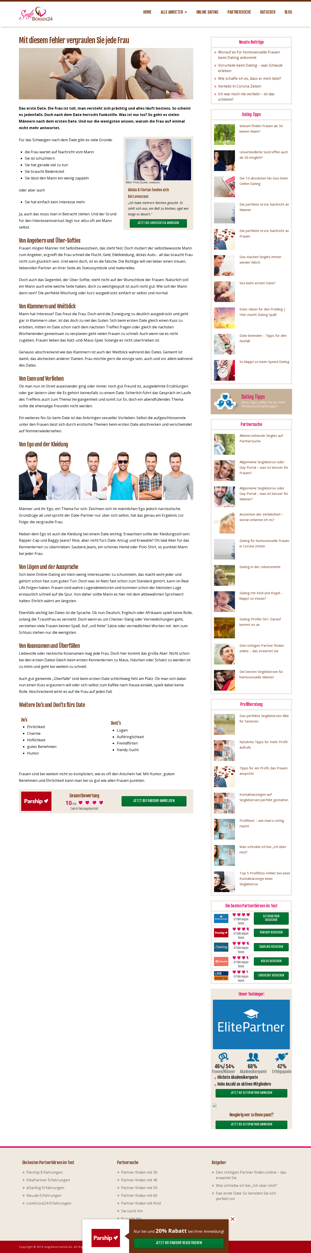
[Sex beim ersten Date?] (224, 291)
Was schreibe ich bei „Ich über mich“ (246, 1185)
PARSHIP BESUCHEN (271, 932)
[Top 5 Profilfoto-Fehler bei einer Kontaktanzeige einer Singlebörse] (224, 881)
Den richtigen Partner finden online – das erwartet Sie (251, 1175)
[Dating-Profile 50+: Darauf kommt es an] (224, 627)
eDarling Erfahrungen (45, 1187)
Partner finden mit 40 (139, 1180)
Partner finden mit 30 (139, 1172)
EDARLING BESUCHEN (271, 947)
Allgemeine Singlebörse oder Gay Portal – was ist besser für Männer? (264, 493)
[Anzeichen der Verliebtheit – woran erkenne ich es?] (224, 523)
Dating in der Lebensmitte (260, 566)
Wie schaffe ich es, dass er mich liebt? (249, 78)
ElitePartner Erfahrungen (48, 1180)
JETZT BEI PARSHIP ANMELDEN (154, 800)
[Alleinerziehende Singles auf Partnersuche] (224, 444)
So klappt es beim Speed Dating (264, 361)
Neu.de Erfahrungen (43, 1195)
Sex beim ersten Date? (257, 283)
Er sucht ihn (131, 1218)
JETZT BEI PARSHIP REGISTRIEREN (179, 1242)
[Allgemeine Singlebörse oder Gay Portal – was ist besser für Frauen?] (224, 470)
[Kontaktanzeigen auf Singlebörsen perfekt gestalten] (224, 803)
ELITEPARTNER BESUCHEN (271, 918)
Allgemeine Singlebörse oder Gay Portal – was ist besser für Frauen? (264, 467)
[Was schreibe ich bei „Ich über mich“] (224, 855)
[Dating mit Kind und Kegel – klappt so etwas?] (224, 601)
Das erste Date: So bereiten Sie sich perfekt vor (246, 1196)
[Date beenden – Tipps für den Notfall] (224, 344)
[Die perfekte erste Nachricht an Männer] (224, 213)
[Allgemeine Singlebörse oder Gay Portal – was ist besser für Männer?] (224, 496)
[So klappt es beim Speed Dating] (224, 370)
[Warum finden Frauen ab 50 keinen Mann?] (224, 134)
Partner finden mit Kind (141, 1203)
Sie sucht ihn (132, 1210)
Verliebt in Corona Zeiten (239, 86)
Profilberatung (251, 704)
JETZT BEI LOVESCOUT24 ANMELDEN (158, 223)
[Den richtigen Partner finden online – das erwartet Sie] (224, 654)
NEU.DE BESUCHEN (271, 961)
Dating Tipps (251, 114)
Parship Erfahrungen (44, 1172)
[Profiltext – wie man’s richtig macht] (224, 829)
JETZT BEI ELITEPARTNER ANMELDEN (251, 1092)
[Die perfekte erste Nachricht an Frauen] (224, 239)
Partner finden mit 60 (139, 1195)
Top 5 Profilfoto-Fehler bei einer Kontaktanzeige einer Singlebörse (265, 878)
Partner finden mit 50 (139, 1187)
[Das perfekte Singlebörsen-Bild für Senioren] (224, 724)
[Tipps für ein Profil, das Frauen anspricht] (224, 776)
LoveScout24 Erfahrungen (48, 1203)
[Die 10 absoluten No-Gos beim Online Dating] (224, 186)
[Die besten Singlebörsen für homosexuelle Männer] (224, 680)
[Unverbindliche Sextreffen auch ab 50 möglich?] (224, 160)
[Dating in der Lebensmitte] (224, 575)
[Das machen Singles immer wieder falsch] (224, 265)
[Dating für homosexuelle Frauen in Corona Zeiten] (224, 549)
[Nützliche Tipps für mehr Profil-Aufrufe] (224, 750)
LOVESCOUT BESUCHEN (271, 975)
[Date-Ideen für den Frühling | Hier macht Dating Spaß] (224, 317)
